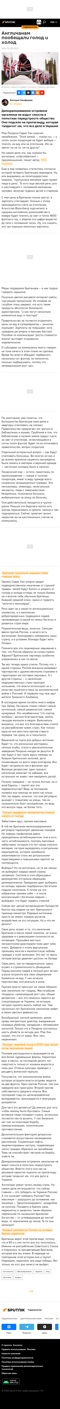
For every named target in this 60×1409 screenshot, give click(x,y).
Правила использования (14, 1349)
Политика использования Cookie (18, 1361)
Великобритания (24, 1271)
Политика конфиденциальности (17, 1357)
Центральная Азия (31, 1318)
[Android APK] (10, 1382)
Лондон (18, 1277)
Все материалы (16, 104)
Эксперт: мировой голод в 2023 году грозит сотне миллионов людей (30, 1046)
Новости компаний (11, 1353)
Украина (38, 1271)
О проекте (7, 1345)
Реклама (31, 1349)
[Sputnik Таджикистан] (9, 23)
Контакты (17, 1345)
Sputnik (7, 87)
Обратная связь (9, 1373)
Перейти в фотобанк (46, 87)
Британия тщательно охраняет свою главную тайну (25, 574)
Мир (48, 1271)
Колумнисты (8, 1271)
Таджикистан (9, 1318)
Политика (7, 1277)
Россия (49, 1318)
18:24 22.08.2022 (10, 48)
